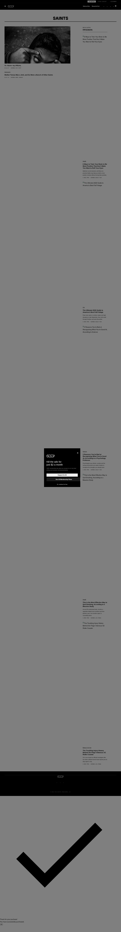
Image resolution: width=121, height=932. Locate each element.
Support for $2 (62, 475)
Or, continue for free (62, 484)
